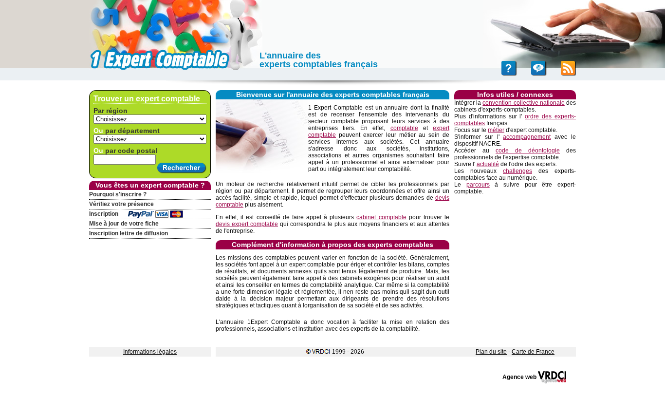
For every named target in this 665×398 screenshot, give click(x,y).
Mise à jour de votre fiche (124, 223)
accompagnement (527, 136)
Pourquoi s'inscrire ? (118, 194)
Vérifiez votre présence (121, 204)
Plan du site (491, 351)
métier (496, 130)
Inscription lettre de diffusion (128, 233)
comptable (404, 128)
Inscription (103, 213)
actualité (488, 164)
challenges (517, 171)
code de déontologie (528, 150)
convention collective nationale (523, 102)
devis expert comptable (247, 224)
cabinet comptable (381, 217)
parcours (478, 184)
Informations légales (150, 351)
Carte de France (533, 351)
